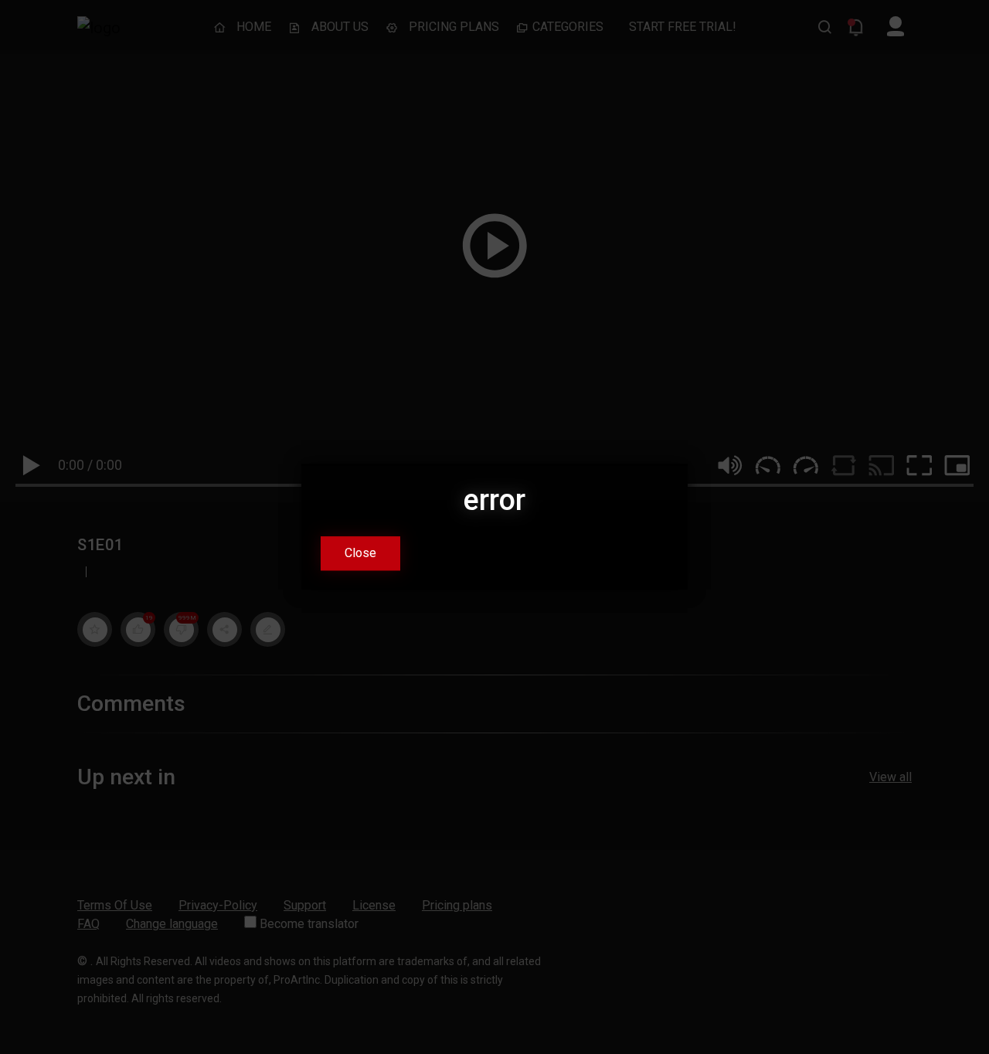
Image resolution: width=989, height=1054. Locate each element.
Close (360, 553)
